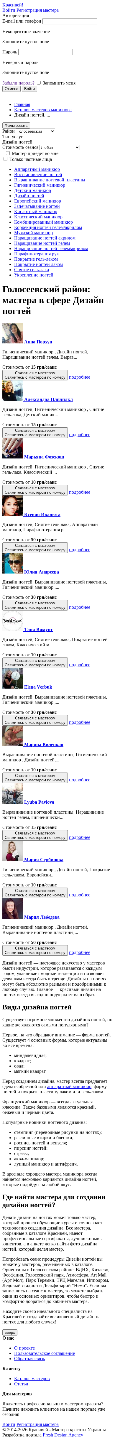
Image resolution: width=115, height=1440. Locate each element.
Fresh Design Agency (63, 1434)
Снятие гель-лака (31, 269)
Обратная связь (29, 1358)
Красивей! (12, 4)
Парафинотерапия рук (36, 253)
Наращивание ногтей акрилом (44, 237)
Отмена (11, 89)
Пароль (9, 51)
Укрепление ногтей (33, 274)
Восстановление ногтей (38, 174)
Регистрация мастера (38, 10)
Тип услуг (12, 136)
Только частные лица (30, 159)
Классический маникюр (38, 216)
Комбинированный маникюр (43, 222)
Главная (22, 104)
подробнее (79, 377)
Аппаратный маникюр (37, 169)
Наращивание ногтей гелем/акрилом (51, 248)
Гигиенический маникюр (39, 185)
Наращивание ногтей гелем (42, 243)
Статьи (21, 1383)
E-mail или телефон (21, 20)
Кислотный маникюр (35, 211)
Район (8, 131)
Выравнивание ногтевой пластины (49, 179)
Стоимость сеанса (20, 147)
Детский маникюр (32, 190)
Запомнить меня (59, 82)
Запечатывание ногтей (37, 206)
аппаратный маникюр (69, 1086)
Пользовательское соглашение (44, 1353)
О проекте (24, 1347)
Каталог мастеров (32, 1378)
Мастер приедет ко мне (35, 153)
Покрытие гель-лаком (36, 259)
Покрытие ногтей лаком (38, 264)
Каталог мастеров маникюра (43, 109)
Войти (8, 10)
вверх (10, 1332)
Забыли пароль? (18, 82)
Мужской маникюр (33, 232)
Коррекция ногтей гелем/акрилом (48, 227)
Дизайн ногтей (29, 195)
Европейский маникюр (37, 200)
